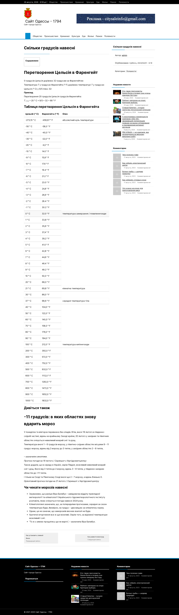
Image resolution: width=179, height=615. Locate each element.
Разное (113, 2)
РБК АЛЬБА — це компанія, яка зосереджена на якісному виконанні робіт (135, 134)
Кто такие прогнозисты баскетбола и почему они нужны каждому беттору (136, 93)
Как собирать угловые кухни (134, 180)
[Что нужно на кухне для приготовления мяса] (117, 191)
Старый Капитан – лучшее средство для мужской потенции (136, 109)
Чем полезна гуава (130, 155)
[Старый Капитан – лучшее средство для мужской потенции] (117, 110)
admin (124, 55)
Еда (97, 2)
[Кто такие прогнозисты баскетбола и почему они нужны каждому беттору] (117, 92)
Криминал (79, 2)
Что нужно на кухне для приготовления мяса (132, 189)
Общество (53, 2)
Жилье (105, 2)
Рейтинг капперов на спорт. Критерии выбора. (134, 101)
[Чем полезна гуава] (117, 157)
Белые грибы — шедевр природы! (132, 172)
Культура (90, 2)
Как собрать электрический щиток (134, 164)
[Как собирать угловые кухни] (117, 183)
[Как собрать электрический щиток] (117, 166)
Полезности (124, 2)
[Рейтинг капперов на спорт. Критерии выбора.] (117, 101)
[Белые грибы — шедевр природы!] (117, 174)
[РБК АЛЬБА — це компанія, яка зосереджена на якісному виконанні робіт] (117, 133)
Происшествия (66, 2)
